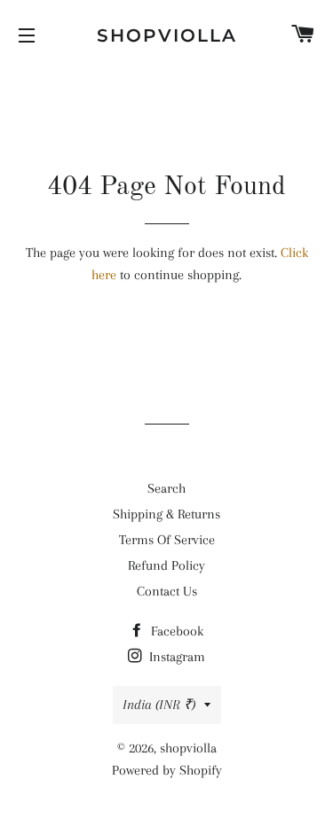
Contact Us (167, 591)
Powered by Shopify (167, 770)
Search (166, 488)
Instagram (175, 657)
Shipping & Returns (166, 514)
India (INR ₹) (159, 705)
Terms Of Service (167, 540)
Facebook (175, 631)
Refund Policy (166, 565)
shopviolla (167, 35)
